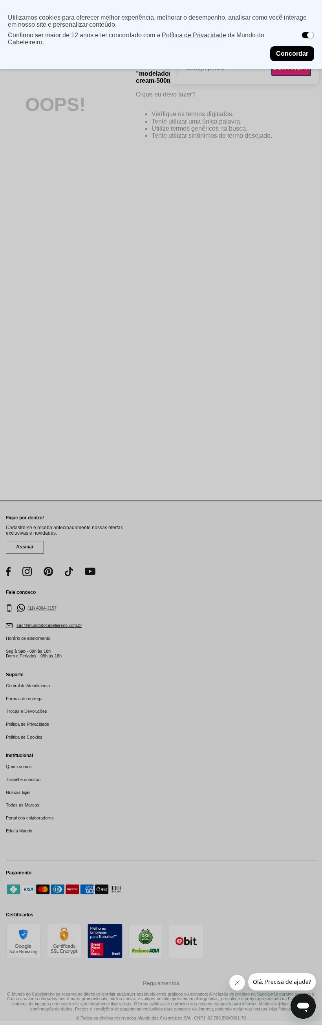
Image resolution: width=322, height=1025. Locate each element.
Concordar (292, 53)
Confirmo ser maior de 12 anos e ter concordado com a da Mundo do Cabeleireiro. (136, 39)
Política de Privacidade (194, 35)
